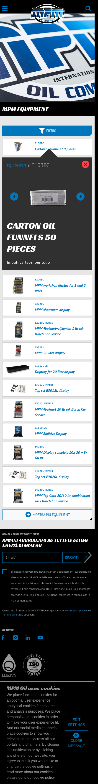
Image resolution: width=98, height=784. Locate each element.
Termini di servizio (12, 614)
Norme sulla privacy (76, 610)
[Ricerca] (88, 5)
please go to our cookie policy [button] (31, 777)
